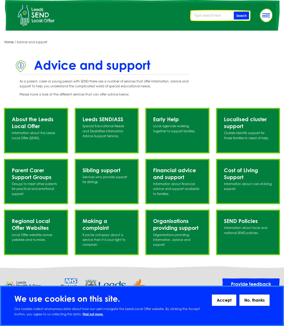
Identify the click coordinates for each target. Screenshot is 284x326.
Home (9, 42)
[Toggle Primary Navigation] (266, 15)
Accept (224, 300)
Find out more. (93, 314)
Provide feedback (251, 284)
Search (241, 16)
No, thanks (254, 300)
